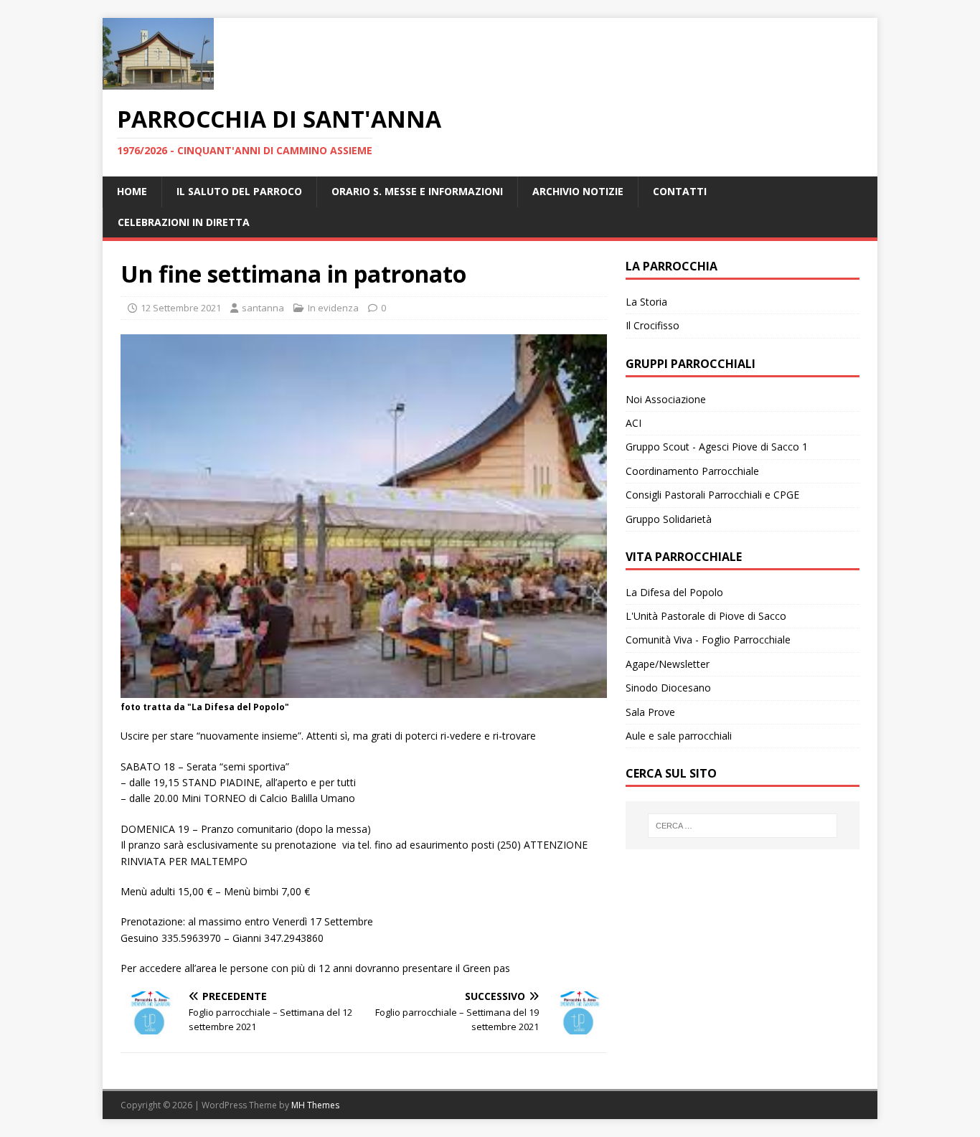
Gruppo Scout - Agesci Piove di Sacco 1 (717, 446)
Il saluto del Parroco (239, 191)
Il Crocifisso (652, 325)
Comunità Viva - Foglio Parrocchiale (708, 639)
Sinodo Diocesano (668, 687)
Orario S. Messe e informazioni (417, 191)
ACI (633, 423)
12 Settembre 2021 (181, 307)
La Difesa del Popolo (674, 592)
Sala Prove (650, 712)
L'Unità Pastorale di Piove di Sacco (706, 616)
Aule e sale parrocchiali (679, 735)
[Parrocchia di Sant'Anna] (158, 81)
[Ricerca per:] (742, 825)
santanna (263, 307)
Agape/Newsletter (668, 664)
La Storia (646, 301)
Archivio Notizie (577, 191)
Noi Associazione (666, 399)
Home (132, 191)
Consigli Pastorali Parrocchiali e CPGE (712, 494)
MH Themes (315, 1105)
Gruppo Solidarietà (669, 519)
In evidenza (333, 307)
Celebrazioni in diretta (184, 222)
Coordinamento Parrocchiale (692, 471)
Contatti (680, 191)
